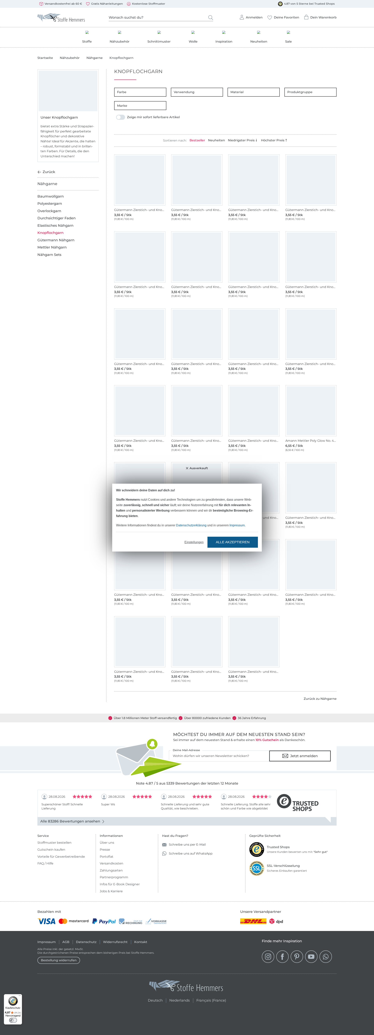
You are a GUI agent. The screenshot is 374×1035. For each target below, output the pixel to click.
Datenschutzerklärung (191, 525)
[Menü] (19, 996)
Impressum (237, 525)
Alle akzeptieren (233, 542)
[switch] (13, 1020)
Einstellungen (194, 542)
